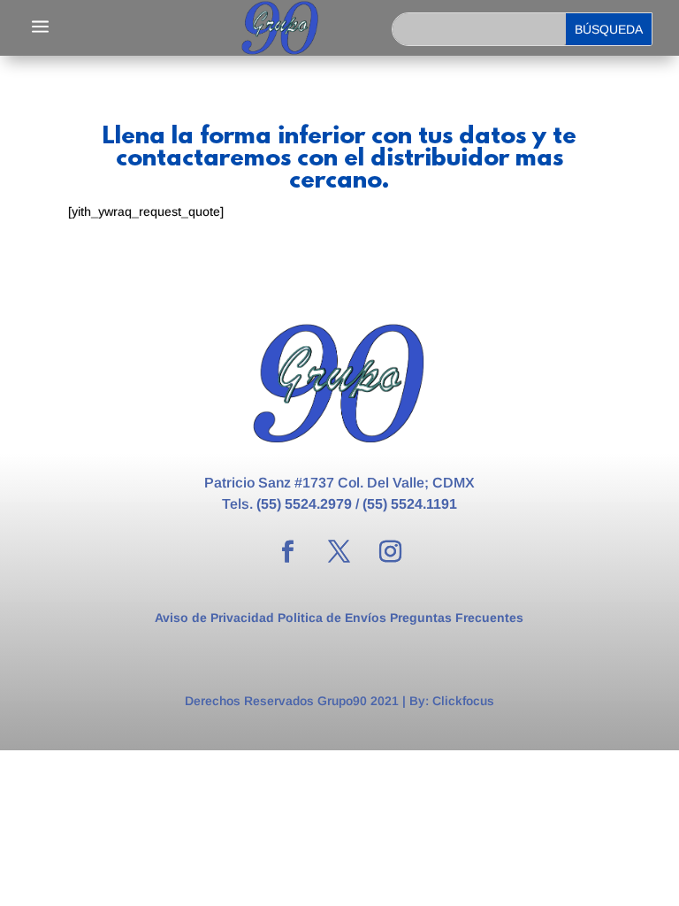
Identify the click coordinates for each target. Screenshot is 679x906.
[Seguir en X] (339, 552)
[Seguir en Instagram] (391, 552)
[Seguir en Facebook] (288, 552)
